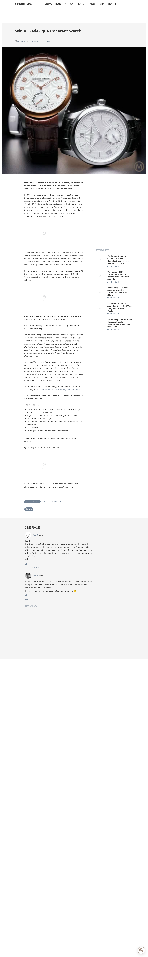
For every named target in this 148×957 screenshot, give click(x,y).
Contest (46, 501)
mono (35, 575)
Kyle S (35, 535)
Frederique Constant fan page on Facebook (59, 389)
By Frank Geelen (34, 41)
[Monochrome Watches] (24, 4)
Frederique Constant (32, 501)
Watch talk (57, 501)
